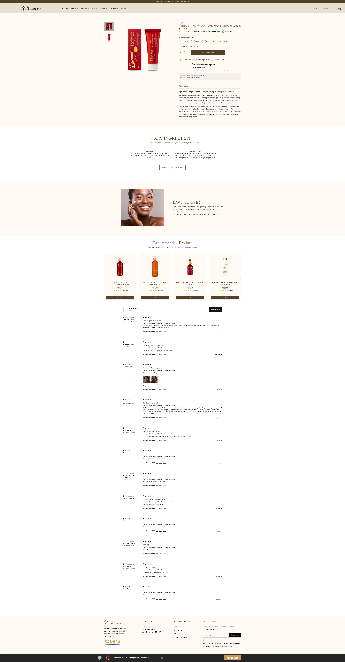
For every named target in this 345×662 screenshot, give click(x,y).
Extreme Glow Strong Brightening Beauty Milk (120, 284)
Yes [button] (157, 331)
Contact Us (178, 630)
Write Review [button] (215, 309)
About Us (177, 627)
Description (183, 86)
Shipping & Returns (180, 637)
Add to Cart (232, 657)
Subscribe (235, 635)
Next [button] (240, 278)
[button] (146, 379)
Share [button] (164, 331)
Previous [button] (104, 278)
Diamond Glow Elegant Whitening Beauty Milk (225, 284)
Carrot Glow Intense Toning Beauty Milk (155, 284)
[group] (132, 308)
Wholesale (177, 634)
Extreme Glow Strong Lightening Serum (190, 284)
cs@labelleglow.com (148, 629)
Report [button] (160, 331)
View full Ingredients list (172, 167)
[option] (119, 278)
